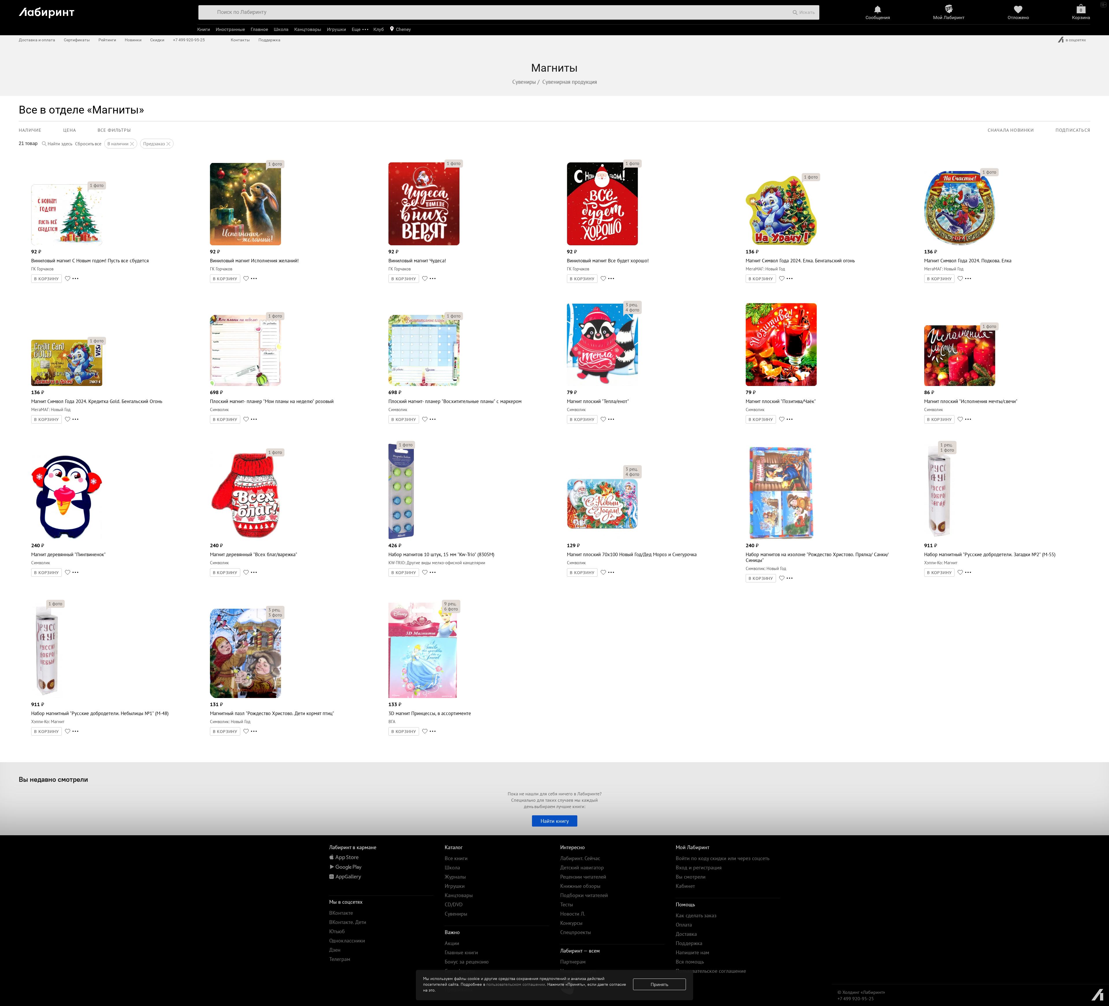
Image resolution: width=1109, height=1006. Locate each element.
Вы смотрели (691, 876)
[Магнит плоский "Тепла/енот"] (602, 384)
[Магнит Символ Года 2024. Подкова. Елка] (959, 243)
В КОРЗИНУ (46, 278)
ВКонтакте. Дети (347, 922)
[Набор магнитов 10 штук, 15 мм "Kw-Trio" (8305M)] (401, 537)
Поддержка (269, 40)
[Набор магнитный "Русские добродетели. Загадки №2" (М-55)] (939, 537)
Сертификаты (77, 40)
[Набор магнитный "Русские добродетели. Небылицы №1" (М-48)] (47, 696)
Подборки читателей (584, 895)
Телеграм (339, 959)
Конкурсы (571, 923)
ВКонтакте (341, 913)
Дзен (334, 949)
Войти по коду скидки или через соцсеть (722, 858)
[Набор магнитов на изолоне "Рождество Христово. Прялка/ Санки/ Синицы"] (781, 537)
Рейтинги (107, 40)
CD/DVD (454, 904)
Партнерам (573, 961)
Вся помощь (690, 961)
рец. (632, 304)
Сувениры (456, 913)
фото (97, 185)
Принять (659, 984)
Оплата (684, 924)
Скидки (157, 40)
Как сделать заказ (696, 915)
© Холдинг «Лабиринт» (861, 992)
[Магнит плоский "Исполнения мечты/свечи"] (959, 384)
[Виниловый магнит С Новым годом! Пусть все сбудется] (66, 243)
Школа (281, 29)
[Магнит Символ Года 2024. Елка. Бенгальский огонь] (781, 243)
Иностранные (230, 29)
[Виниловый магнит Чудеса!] (423, 243)
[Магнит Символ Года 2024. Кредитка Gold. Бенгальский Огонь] (66, 384)
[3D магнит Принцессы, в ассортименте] (422, 696)
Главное (259, 29)
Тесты (566, 904)
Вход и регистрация (699, 867)
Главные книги (461, 952)
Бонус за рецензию (467, 961)
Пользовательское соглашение (711, 971)
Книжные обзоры (580, 886)
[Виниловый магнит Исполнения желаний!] (245, 243)
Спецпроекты (575, 932)
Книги (203, 29)
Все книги (456, 858)
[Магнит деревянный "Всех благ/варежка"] (245, 537)
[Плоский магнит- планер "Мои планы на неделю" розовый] (245, 384)
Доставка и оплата (37, 40)
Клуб (378, 29)
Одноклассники (347, 940)
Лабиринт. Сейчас (580, 858)
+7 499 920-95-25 (189, 40)
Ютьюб (337, 931)
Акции (452, 943)
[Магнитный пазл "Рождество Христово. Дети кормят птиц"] (245, 696)
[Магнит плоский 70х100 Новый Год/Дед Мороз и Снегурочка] (602, 537)
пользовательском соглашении (515, 984)
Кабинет (685, 886)
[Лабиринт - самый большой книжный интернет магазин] (102, 10)
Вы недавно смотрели (53, 779)
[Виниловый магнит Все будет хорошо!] (602, 243)
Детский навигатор (582, 867)
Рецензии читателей (583, 876)
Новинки (133, 40)
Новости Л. (572, 913)
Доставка (686, 934)
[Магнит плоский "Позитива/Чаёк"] (781, 384)
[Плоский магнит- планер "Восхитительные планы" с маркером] (423, 384)
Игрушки (336, 29)
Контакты (240, 40)
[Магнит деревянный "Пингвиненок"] (66, 537)
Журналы (455, 876)
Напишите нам (692, 952)
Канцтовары (307, 29)
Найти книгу (555, 821)
